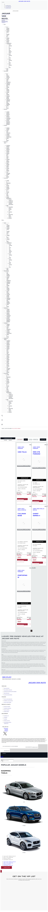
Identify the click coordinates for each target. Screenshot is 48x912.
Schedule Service (8, 146)
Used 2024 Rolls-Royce (22, 509)
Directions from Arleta (11, 215)
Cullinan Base (22, 514)
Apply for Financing (8, 131)
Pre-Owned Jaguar (7, 89)
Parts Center (7, 164)
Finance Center (7, 129)
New (5, 24)
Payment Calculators (8, 136)
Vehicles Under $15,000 (8, 97)
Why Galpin (7, 185)
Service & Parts (6, 142)
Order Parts (7, 166)
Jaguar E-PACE (7, 39)
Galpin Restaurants (8, 198)
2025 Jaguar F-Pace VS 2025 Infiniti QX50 (10, 48)
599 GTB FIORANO (36, 453)
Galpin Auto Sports (7, 169)
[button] (5, 220)
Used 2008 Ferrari (36, 447)
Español (3, 2)
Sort (26, 439)
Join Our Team (7, 194)
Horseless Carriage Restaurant (11, 203)
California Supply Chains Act (11, 209)
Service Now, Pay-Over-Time (7, 155)
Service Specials (8, 116)
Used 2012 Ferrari (21, 447)
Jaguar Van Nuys (24, 1)
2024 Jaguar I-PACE (10, 56)
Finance (5, 125)
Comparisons (8, 43)
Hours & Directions (8, 181)
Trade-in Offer (7, 106)
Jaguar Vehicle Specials (8, 113)
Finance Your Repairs (7, 160)
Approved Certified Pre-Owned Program (8, 102)
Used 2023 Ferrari (21, 571)
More (7, 205)
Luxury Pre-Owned (7, 93)
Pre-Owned (6, 270)
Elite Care (7, 69)
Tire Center (7, 176)
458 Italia (22, 452)
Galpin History (7, 188)
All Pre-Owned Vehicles (8, 75)
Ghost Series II (36, 514)
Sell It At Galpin (7, 190)
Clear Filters (43, 439)
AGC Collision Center (8, 173)
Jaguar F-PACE (7, 41)
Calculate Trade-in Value (9, 856)
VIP (1, 757)
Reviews (10, 218)
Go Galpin (6, 373)
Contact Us (10, 213)
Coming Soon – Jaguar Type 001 (7, 33)
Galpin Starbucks (11, 200)
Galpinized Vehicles (8, 119)
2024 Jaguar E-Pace (10, 61)
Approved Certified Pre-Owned (8, 85)
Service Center (7, 151)
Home (3, 428)
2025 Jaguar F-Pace (10, 66)
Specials (5, 109)
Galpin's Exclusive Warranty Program (8, 122)
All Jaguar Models (7, 28)
